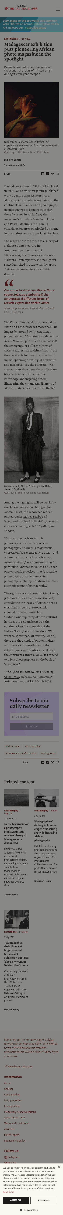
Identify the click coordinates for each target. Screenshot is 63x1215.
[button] (30, 1210)
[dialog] (31, 1189)
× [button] (59, 1167)
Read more (8, 1192)
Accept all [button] (15, 1200)
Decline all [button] (44, 1200)
